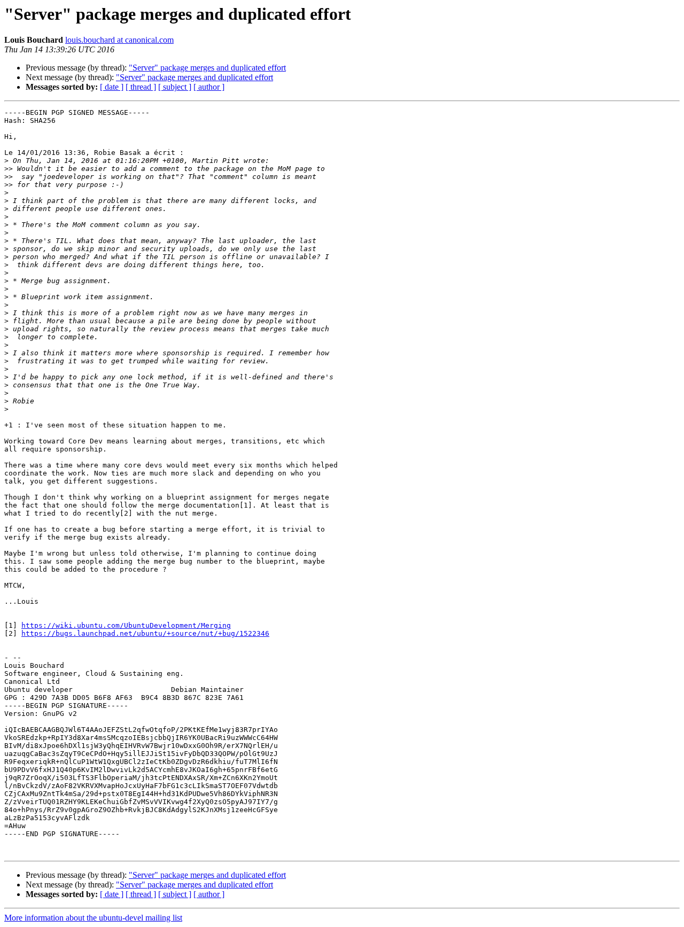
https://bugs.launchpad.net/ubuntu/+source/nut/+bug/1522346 (145, 633)
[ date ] (111, 86)
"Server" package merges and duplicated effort (207, 67)
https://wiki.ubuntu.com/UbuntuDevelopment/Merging (126, 625)
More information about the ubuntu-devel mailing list (93, 917)
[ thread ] (141, 86)
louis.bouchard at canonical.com (119, 39)
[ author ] (208, 86)
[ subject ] (174, 86)
